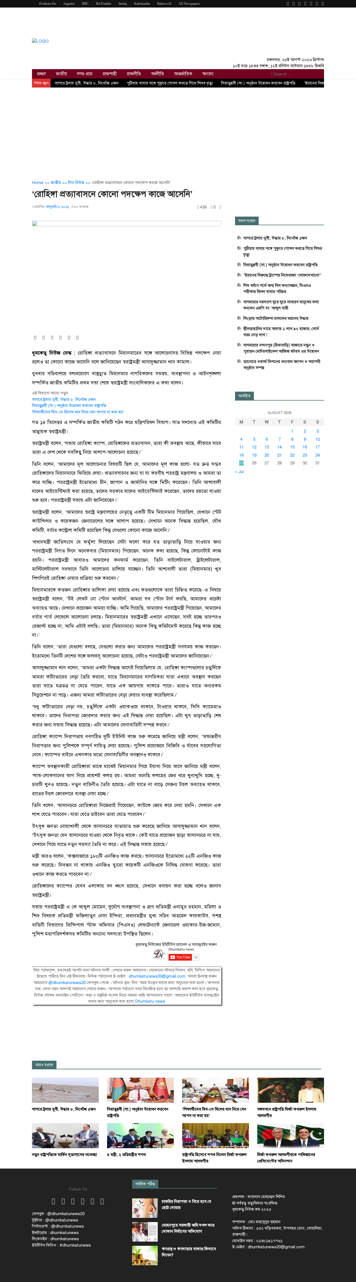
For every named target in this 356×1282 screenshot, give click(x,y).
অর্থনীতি (157, 74)
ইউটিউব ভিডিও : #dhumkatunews (61, 1245)
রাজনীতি (134, 74)
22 (292, 455)
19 (254, 455)
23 (305, 455)
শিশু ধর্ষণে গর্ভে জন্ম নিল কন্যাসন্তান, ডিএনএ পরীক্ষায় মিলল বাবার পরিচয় (277, 288)
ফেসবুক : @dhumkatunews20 (58, 1213)
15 (292, 447)
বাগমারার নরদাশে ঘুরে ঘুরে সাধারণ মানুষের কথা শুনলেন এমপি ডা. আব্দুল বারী (281, 305)
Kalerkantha (142, 4)
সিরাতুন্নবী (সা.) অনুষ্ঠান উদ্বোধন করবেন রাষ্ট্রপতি (258, 83)
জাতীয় (61, 74)
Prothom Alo (47, 4)
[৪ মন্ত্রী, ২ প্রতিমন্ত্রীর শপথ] (140, 1135)
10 (317, 439)
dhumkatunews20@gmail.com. (158, 976)
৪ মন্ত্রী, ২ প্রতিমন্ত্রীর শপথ (126, 1154)
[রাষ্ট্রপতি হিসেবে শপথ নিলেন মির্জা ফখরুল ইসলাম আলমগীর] (215, 1135)
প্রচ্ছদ (41, 74)
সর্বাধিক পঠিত (145, 1184)
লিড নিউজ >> (80, 182)
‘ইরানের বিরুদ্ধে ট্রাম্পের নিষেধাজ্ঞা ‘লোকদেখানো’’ (282, 275)
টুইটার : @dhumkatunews (55, 1220)
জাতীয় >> (59, 182)
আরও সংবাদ (44, 1065)
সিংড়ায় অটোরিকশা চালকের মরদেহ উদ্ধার (275, 318)
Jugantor (69, 4)
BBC (85, 4)
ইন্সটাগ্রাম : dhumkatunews (55, 1232)
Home (37, 182)
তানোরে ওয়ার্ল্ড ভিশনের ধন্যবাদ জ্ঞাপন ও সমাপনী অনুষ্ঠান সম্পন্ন (281, 364)
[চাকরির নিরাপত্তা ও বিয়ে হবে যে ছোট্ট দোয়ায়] (145, 1208)
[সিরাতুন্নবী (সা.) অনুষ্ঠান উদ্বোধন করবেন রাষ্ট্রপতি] (140, 1089)
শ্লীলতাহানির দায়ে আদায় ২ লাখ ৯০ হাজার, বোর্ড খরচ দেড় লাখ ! (281, 331)
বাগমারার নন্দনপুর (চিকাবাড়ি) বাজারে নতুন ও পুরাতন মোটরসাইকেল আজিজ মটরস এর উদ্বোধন (281, 348)
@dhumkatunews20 (67, 982)
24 (317, 455)
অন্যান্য (208, 74)
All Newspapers (189, 4)
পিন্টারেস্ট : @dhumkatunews (58, 1226)
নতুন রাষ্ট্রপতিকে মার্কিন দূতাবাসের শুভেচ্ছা (64, 1154)
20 (266, 455)
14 (279, 447)
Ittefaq (122, 4)
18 (241, 455)
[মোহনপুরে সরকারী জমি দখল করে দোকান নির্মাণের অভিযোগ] (145, 1232)
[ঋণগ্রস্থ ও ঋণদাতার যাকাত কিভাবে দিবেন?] (145, 1255)
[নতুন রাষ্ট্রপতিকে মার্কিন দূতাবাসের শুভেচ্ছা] (65, 1135)
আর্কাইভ (244, 396)
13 (266, 447)
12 (254, 447)
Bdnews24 (164, 4)
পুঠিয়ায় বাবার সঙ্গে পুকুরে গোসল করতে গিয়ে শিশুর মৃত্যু (170, 83)
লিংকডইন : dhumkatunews (55, 1238)
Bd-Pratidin (103, 4)
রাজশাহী (110, 74)
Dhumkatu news (150, 1001)
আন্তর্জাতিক (183, 74)
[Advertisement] (178, 129)
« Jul (239, 471)
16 (305, 447)
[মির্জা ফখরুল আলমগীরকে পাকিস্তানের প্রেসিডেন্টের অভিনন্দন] (290, 1135)
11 (241, 447)
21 (279, 455)
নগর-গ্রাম (85, 74)
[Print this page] (220, 207)
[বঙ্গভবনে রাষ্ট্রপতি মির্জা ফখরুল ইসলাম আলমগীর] (290, 1089)
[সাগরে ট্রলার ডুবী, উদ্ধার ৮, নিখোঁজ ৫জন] (65, 1089)
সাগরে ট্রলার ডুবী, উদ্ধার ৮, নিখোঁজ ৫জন (86, 83)
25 (241, 463)
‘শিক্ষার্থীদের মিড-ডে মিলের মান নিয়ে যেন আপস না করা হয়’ (78, 412)
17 (317, 447)
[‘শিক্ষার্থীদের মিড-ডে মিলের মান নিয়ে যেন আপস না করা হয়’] (215, 1089)
